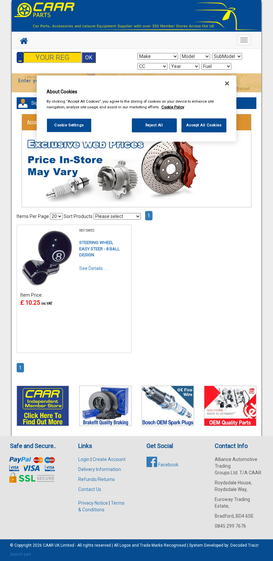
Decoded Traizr (244, 545)
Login (84, 459)
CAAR (48, 545)
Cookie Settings (69, 125)
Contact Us (89, 489)
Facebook (167, 464)
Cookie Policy (172, 107)
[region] (136, 109)
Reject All (154, 125)
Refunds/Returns (96, 479)
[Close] (227, 83)
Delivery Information (99, 469)
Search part (20, 554)
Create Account (109, 459)
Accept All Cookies (203, 125)
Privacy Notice (93, 503)
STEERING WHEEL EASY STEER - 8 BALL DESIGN (99, 248)
